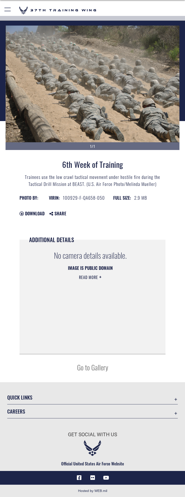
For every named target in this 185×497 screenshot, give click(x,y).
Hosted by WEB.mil (92, 491)
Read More (89, 277)
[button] (8, 10)
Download (34, 213)
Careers (16, 411)
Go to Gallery (92, 367)
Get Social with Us (92, 434)
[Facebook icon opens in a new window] (79, 477)
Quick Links (19, 397)
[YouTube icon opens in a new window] (106, 477)
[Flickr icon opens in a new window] (92, 477)
